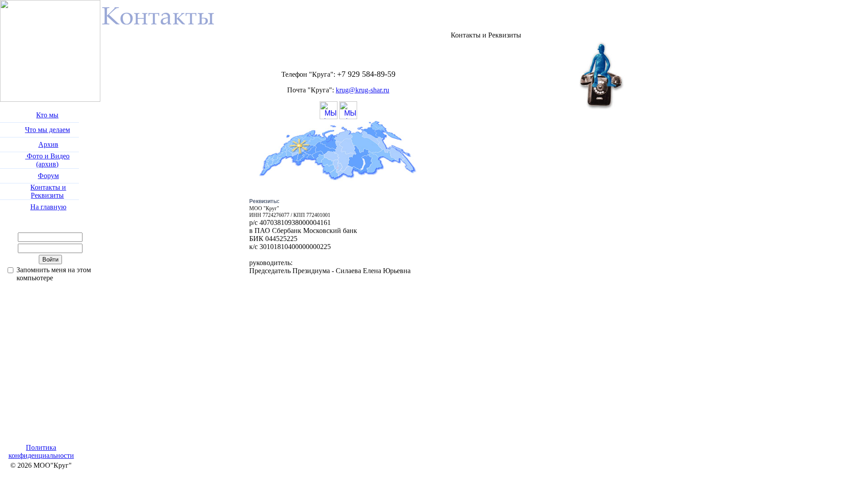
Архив (48, 144)
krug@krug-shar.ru (362, 90)
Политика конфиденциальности (41, 451)
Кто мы (47, 115)
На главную (48, 207)
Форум (48, 175)
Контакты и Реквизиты (48, 191)
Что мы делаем (47, 129)
